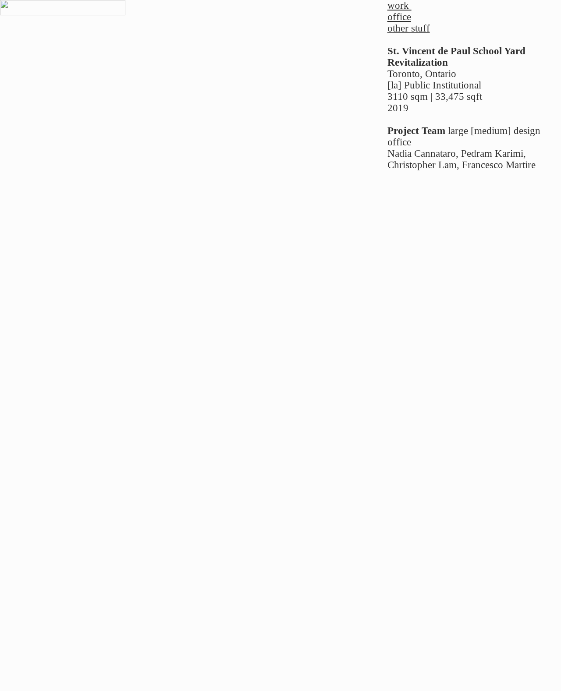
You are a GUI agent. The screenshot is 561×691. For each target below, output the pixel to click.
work (399, 5)
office (399, 16)
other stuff (408, 28)
